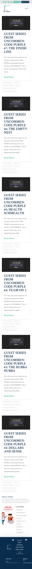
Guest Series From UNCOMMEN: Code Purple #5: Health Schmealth (15, 204)
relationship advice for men (9, 88)
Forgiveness (18, 518)
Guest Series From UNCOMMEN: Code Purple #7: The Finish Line (15, 43)
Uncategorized (19, 532)
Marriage (18, 523)
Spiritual (18, 529)
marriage (17, 85)
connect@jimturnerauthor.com (13, 562)
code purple (16, 82)
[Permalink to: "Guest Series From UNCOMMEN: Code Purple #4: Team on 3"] (16, 265)
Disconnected (19, 509)
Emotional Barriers (20, 512)
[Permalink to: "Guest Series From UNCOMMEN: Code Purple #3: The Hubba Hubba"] (16, 342)
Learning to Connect (20, 521)
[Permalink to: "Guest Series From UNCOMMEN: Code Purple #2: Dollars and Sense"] (16, 423)
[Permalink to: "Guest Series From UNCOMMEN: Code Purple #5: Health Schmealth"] (16, 184)
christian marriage (7, 82)
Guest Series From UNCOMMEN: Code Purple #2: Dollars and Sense (15, 442)
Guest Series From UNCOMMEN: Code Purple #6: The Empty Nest (15, 123)
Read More (9, 77)
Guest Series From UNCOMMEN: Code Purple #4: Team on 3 (15, 282)
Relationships (19, 526)
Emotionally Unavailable (21, 515)
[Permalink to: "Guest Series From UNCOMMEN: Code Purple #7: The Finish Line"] (16, 23)
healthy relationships (8, 85)
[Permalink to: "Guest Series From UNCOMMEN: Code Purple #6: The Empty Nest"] (16, 104)
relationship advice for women (10, 91)
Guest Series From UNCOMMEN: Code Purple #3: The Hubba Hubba (15, 362)
